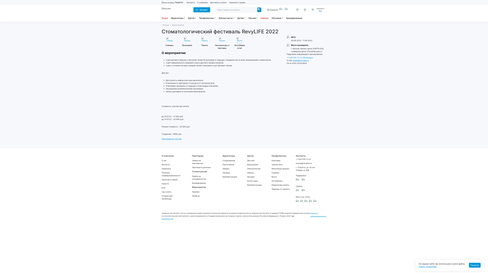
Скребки (275, 173)
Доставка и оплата (218, 2)
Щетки (191, 18)
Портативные (228, 164)
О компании (202, 2)
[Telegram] (281, 10)
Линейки (195, 192)
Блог (164, 188)
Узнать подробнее (428, 267)
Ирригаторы (177, 18)
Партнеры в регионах (201, 167)
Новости (165, 184)
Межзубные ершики (280, 169)
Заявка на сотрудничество (199, 177)
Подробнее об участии (171, 139)
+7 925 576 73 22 (303, 159)
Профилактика (206, 18)
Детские (250, 160)
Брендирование (294, 18)
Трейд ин (196, 196)
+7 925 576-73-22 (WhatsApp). (300, 58)
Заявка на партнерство (197, 161)
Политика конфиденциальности (171, 174)
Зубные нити (277, 164)
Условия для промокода (167, 197)
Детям (240, 18)
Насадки (226, 173)
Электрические (254, 169)
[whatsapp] (287, 10)
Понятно (475, 265)
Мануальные (252, 164)
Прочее (252, 18)
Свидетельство (167, 219)
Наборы (265, 18)
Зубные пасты (225, 18)
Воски (274, 177)
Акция (165, 18)
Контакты (191, 2)
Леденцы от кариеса (280, 189)
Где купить (166, 192)
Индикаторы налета (280, 185)
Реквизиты (166, 169)
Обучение (276, 18)
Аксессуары (252, 181)
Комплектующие (230, 177)
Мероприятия (199, 187)
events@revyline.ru (301, 60)
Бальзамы (276, 160)
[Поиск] (259, 10)
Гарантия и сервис (237, 2)
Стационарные (229, 160)
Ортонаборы (277, 181)
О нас (164, 160)
